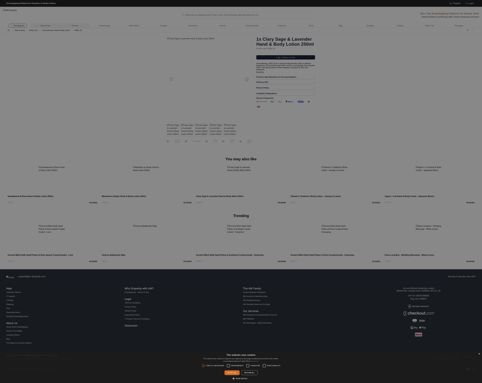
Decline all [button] (249, 373)
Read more (255, 361)
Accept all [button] (232, 373)
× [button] (479, 354)
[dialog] (241, 367)
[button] (240, 378)
